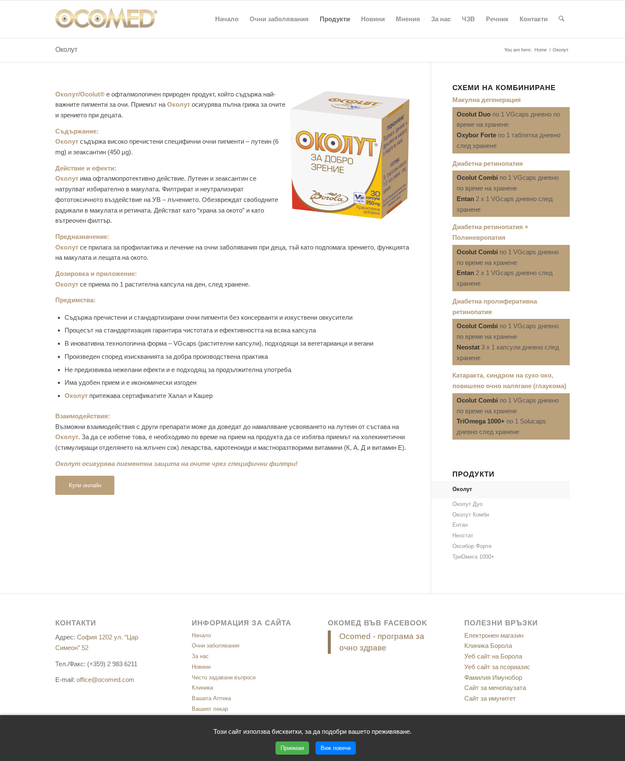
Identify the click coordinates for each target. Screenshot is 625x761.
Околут (66, 49)
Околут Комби (470, 514)
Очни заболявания (215, 645)
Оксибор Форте (471, 546)
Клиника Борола (488, 645)
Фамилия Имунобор (493, 677)
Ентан (460, 525)
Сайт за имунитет (490, 698)
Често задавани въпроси (224, 677)
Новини (201, 667)
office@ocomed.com (105, 679)
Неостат (462, 535)
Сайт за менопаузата (495, 687)
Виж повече (336, 748)
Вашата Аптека (211, 698)
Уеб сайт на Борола (493, 656)
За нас (200, 656)
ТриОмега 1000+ (473, 557)
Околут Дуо (467, 504)
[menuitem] (227, 19)
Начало (201, 635)
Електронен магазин (493, 635)
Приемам (292, 748)
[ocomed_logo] (106, 19)
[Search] (561, 19)
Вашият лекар (210, 709)
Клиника (202, 687)
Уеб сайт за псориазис (497, 666)
